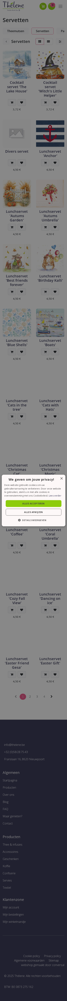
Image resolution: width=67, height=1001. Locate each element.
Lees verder (55, 495)
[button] (33, 520)
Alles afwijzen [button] (33, 512)
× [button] (61, 478)
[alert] (33, 500)
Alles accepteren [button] (33, 503)
